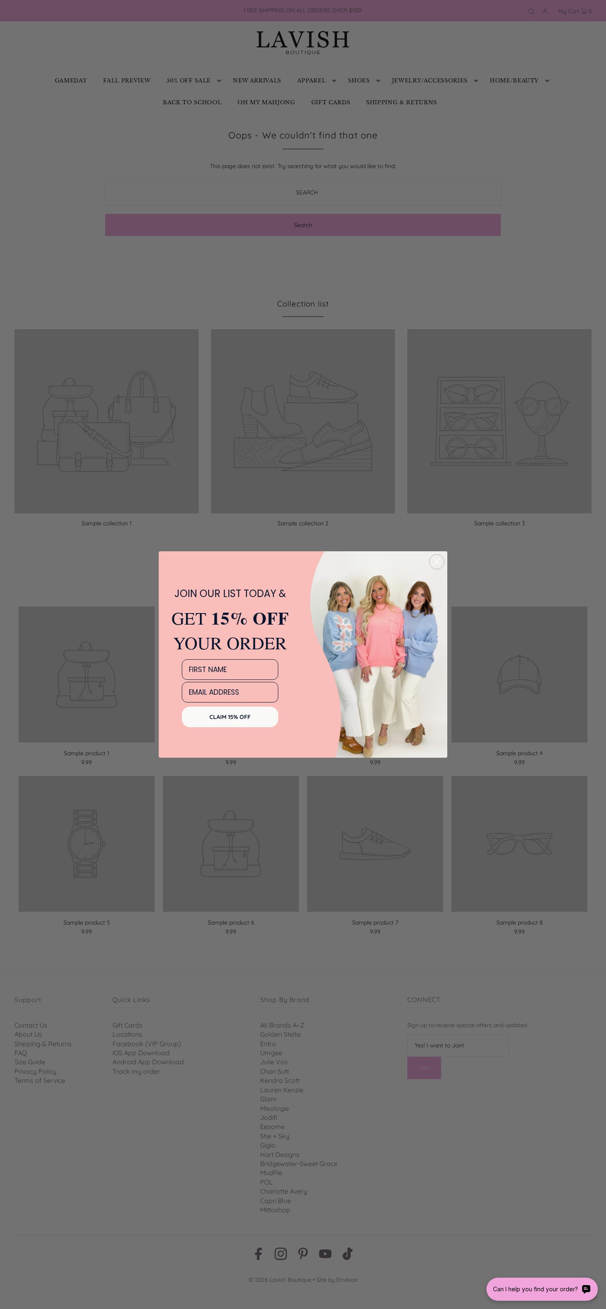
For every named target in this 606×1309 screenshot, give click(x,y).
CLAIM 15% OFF (230, 717)
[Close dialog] (437, 562)
